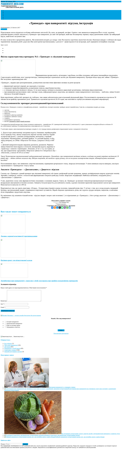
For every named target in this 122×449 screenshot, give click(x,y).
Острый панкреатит (13, 321)
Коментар (4, 301)
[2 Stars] (55, 202)
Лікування (7, 12)
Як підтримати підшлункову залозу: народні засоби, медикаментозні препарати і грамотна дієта (90, 433)
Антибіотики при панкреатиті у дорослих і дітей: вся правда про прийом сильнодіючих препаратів (39, 281)
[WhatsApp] (67, 208)
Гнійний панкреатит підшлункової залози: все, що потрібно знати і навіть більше (79, 437)
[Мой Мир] (57, 208)
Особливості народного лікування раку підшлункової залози (61, 435)
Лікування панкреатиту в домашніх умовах (62, 387)
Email (3, 307)
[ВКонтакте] (52, 208)
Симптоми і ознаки (10, 11)
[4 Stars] (57, 202)
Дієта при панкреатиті (11, 14)
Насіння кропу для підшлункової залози (16, 260)
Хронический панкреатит (14, 323)
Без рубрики (8, 343)
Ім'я (2, 304)
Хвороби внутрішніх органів (13, 17)
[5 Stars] (58, 202)
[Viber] (65, 208)
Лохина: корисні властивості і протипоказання (19, 236)
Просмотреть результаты (61, 333)
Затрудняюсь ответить (13, 327)
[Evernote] (62, 208)
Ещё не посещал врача (13, 325)
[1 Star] (53, 202)
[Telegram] (70, 208)
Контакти (7, 19)
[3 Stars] (56, 202)
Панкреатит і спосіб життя (12, 15)
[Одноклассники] (55, 208)
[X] (60, 208)
